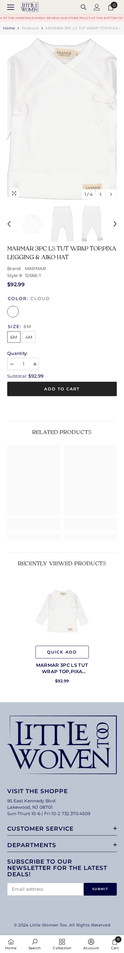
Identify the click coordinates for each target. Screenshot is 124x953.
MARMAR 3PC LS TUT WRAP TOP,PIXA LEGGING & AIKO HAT (62, 668)
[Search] (83, 7)
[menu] (10, 7)
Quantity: (17, 353)
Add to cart (62, 389)
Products (30, 28)
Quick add (62, 652)
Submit (100, 889)
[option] (62, 119)
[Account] (97, 7)
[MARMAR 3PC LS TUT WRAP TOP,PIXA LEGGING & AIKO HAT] (62, 611)
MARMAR (35, 268)
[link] (34, 524)
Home (9, 28)
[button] (100, 194)
